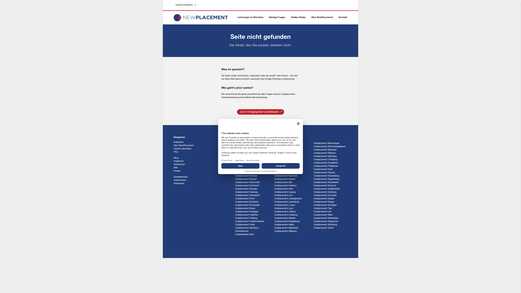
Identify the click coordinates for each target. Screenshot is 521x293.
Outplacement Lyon (283, 209)
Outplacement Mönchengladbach (330, 147)
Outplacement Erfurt (245, 199)
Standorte (179, 161)
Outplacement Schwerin (325, 196)
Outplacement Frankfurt (246, 215)
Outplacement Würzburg (325, 225)
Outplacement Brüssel (246, 179)
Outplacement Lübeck (285, 212)
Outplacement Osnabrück (326, 163)
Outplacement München (325, 150)
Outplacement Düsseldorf (247, 196)
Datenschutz (180, 180)
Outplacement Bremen (246, 176)
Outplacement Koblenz (285, 186)
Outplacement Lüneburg (285, 215)
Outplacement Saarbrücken (327, 189)
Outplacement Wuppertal (326, 222)
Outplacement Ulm (322, 212)
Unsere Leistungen (182, 149)
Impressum (179, 184)
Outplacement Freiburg (246, 218)
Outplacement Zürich (324, 228)
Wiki (176, 168)
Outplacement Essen (245, 209)
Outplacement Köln (283, 189)
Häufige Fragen (277, 18)
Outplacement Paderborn (326, 166)
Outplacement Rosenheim (326, 182)
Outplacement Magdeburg (287, 222)
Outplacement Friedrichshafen (249, 222)
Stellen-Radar (298, 18)
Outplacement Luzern (284, 205)
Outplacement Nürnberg (325, 156)
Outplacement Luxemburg (286, 202)
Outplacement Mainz (284, 225)
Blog (176, 158)
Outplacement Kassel (284, 179)
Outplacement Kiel (283, 182)
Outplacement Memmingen (326, 143)
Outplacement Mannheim (286, 228)
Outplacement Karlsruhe (286, 176)
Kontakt (343, 18)
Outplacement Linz (283, 196)
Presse (177, 171)
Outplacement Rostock (325, 186)
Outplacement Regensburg (326, 179)
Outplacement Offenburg (326, 160)
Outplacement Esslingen (246, 212)
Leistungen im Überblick (250, 18)
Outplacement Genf (244, 235)
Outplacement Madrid (284, 218)
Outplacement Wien (323, 215)
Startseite (178, 142)
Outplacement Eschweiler (247, 205)
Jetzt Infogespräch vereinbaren (259, 112)
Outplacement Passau (324, 173)
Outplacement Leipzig (285, 192)
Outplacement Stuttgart (325, 205)
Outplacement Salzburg (325, 192)
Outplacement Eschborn (246, 202)
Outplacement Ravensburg (326, 176)
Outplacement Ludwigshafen (288, 199)
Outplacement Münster (325, 153)
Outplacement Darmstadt (247, 182)
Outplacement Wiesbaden (326, 218)
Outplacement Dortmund (247, 186)
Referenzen (179, 165)
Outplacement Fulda (245, 225)
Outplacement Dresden (246, 189)
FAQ (176, 152)
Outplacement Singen (324, 202)
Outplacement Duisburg (246, 192)
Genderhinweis (181, 177)
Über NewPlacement (322, 18)
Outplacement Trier (323, 209)
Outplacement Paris (323, 169)
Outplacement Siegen (324, 199)
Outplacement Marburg (285, 231)
